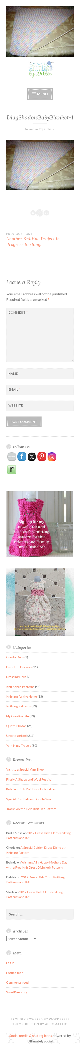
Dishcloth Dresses (19, 667)
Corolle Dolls (15, 657)
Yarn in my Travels (18, 745)
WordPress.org (16, 992)
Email (14, 389)
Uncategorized (16, 735)
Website (15, 405)
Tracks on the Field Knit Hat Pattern (31, 809)
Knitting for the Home (21, 696)
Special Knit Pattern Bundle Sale (28, 799)
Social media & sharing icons (31, 1035)
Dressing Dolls (16, 677)
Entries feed (14, 973)
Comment (18, 312)
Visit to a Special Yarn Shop (25, 769)
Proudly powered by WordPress (40, 1019)
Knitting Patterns (18, 706)
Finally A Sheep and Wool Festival (29, 779)
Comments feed (17, 982)
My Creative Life (17, 716)
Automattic (56, 1024)
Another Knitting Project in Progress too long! (33, 239)
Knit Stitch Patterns (20, 687)
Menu (42, 94)
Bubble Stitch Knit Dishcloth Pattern (31, 789)
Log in (10, 963)
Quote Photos (16, 726)
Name (14, 373)
